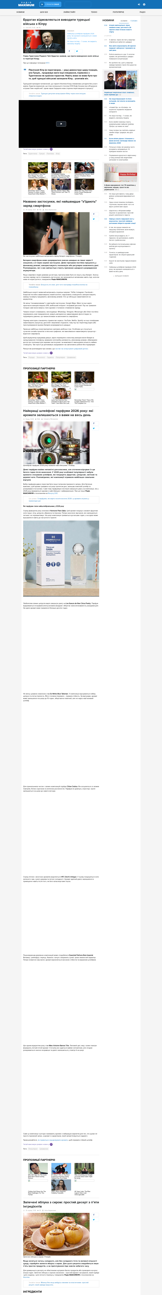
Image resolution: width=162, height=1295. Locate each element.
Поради (31, 357)
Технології (41, 357)
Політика (50, 154)
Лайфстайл (69, 12)
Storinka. (26, 1277)
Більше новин (122, 276)
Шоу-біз (44, 12)
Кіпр (58, 154)
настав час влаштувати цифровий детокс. (72, 349)
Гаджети (50, 357)
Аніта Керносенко (50, 210)
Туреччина (32, 154)
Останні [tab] (124, 21)
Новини (20, 12)
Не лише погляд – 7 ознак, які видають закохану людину (82, 42)
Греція (42, 154)
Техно (94, 12)
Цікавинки (71, 357)
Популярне (118, 12)
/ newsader (32, 52)
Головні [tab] (133, 21)
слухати (52, 4)
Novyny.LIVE (53, 493)
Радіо (142, 12)
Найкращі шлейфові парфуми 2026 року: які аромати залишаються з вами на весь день (82, 36)
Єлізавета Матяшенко (51, 419)
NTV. (48, 63)
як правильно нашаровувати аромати (53, 1140)
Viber (51, 149)
